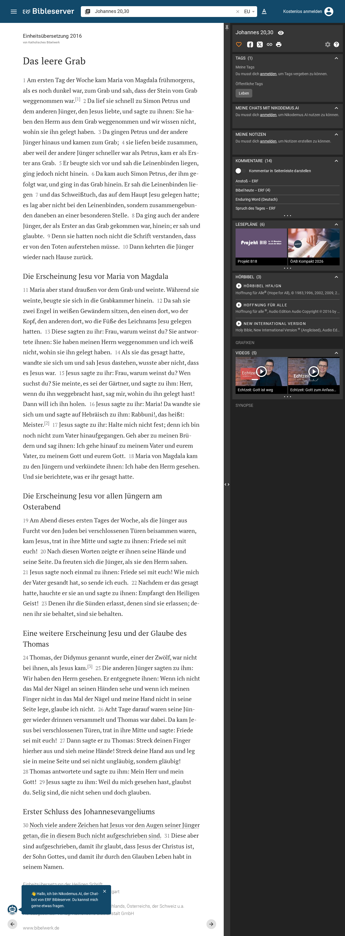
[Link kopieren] (269, 44)
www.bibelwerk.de (41, 928)
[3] (89, 666)
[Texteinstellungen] (264, 11)
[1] (77, 99)
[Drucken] (278, 44)
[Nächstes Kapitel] (211, 924)
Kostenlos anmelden (302, 11)
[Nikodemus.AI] (12, 909)
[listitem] (287, 181)
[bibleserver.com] (48, 12)
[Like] (238, 44)
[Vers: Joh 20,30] (281, 33)
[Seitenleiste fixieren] (227, 28)
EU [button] (247, 11)
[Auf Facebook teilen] (250, 44)
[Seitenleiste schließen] (227, 484)
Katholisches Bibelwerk (44, 42)
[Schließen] (104, 891)
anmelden (268, 74)
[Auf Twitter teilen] (260, 44)
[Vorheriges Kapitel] (12, 924)
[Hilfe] (336, 44)
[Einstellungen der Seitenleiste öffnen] (327, 44)
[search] (164, 11)
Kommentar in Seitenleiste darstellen (280, 171)
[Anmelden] (328, 11)
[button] (14, 12)
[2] (46, 423)
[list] (287, 195)
